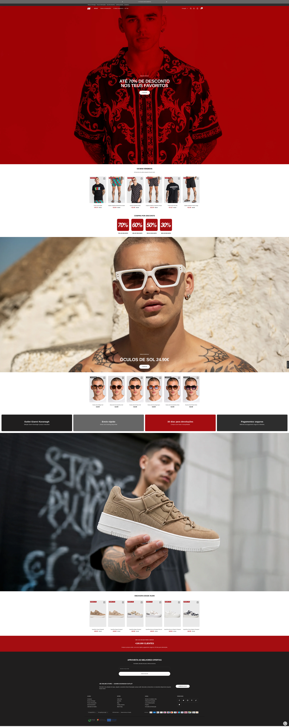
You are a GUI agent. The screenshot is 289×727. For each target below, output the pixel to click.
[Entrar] (194, 8)
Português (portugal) (102, 712)
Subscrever (144, 673)
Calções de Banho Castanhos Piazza (154, 205)
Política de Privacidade (150, 701)
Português (184, 8)
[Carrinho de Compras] (201, 8)
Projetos (147, 704)
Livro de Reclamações (150, 703)
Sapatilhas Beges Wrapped (116, 629)
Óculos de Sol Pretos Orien (191, 405)
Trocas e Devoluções (101, 4)
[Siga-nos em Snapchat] (179, 704)
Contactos (126, 4)
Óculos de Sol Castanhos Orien (172, 405)
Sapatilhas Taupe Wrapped (98, 629)
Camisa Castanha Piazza (135, 205)
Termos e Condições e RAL (151, 699)
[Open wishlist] (197, 8)
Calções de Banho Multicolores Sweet (116, 205)
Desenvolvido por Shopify (126, 712)
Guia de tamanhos (111, 4)
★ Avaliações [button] (288, 365)
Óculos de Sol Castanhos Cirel (116, 405)
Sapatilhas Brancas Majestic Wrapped (172, 629)
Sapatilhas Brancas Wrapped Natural (154, 629)
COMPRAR (144, 92)
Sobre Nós (119, 699)
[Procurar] (190, 8)
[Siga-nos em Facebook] (179, 700)
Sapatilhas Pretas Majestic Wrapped (191, 629)
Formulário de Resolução (150, 706)
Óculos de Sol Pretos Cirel (135, 405)
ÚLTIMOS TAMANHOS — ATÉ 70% (120, 8)
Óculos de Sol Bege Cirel (97, 405)
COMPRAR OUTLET (182, 686)
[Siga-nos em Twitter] (183, 700)
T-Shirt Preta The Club (172, 205)
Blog (118, 703)
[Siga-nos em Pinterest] (192, 700)
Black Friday (120, 706)
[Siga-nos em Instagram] (188, 700)
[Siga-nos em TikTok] (196, 700)
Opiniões (119, 701)
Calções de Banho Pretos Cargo (191, 205)
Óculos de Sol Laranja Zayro (154, 405)
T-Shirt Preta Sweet (98, 205)
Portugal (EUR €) (91, 712)
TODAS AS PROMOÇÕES (105, 8)
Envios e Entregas (92, 4)
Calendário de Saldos (92, 706)
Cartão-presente (119, 4)
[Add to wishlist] (104, 178)
